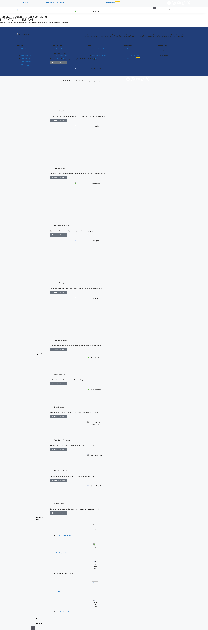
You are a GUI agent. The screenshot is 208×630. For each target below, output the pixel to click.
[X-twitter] (188, 3)
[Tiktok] (184, 3)
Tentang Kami (40, 517)
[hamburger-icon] (154, 8)
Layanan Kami (40, 354)
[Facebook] (169, 3)
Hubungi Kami (40, 621)
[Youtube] (179, 3)
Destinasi (38, 7)
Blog (37, 619)
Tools (37, 519)
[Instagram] (174, 3)
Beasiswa (39, 623)
